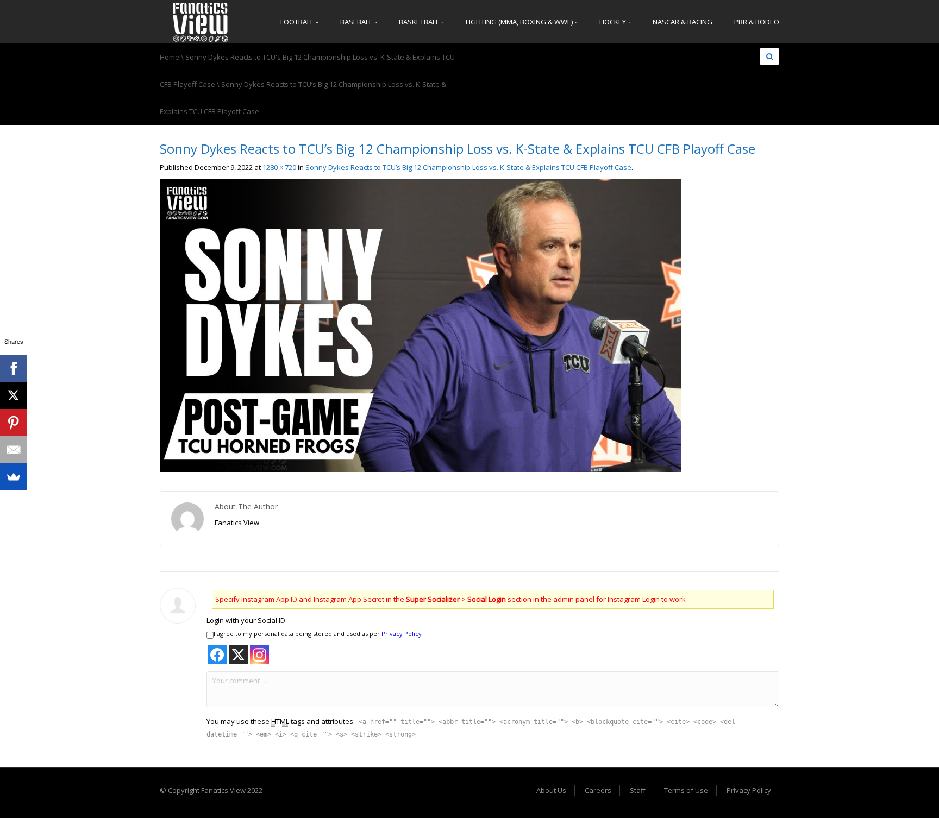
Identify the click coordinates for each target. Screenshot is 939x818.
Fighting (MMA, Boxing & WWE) (520, 22)
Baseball (357, 22)
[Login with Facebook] (217, 654)
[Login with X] (238, 654)
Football (297, 22)
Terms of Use (686, 790)
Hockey (613, 22)
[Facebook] (13, 368)
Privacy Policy (401, 634)
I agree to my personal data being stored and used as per (318, 634)
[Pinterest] (13, 422)
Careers (598, 790)
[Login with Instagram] (259, 654)
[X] (13, 395)
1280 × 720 (279, 167)
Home (169, 57)
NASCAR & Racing (682, 22)
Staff (638, 790)
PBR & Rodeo (756, 22)
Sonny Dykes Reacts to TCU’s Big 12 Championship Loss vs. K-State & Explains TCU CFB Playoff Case (468, 167)
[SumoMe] (13, 476)
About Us (551, 790)
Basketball (420, 22)
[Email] (13, 449)
